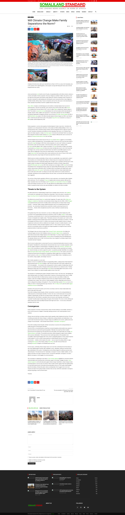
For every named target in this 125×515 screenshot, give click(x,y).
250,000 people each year (36, 165)
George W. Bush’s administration (56, 231)
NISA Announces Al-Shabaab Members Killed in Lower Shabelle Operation (82, 116)
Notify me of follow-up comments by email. (37, 459)
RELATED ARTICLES (33, 408)
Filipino (55, 109)
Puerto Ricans (51, 341)
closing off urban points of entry (38, 136)
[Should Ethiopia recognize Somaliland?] (55, 479)
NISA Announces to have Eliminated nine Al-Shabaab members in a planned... (81, 89)
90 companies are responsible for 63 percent (57, 181)
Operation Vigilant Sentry (57, 233)
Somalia (48, 11)
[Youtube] (96, 1)
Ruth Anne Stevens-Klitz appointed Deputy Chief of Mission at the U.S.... (83, 69)
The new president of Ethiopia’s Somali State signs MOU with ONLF (63, 391)
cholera (30, 146)
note (38, 94)
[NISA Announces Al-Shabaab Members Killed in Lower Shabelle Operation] (94, 116)
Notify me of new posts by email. (35, 461)
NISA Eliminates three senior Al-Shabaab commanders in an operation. (82, 62)
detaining (49, 236)
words (39, 255)
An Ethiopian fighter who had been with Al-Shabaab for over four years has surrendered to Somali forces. (50, 422)
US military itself (57, 283)
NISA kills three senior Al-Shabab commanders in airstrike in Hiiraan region (82, 55)
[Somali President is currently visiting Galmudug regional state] (94, 83)
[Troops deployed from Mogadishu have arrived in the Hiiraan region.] (94, 103)
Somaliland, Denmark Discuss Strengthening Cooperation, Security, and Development (82, 109)
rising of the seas (55, 117)
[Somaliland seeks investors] (55, 485)
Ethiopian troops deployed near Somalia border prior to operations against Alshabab (42, 485)
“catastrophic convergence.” (60, 321)
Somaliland (40, 11)
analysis (63, 214)
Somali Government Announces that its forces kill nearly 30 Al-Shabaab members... (82, 42)
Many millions (31, 105)
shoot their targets (47, 132)
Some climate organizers (53, 358)
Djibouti (55, 11)
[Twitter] (94, 1)
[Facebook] (90, 1)
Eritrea (78, 11)
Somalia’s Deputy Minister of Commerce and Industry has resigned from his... (81, 96)
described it (40, 263)
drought (34, 143)
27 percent (46, 180)
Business (84, 11)
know (43, 199)
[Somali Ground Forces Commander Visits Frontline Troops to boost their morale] (66, 415)
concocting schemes (34, 196)
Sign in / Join (40, 0)
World (72, 11)
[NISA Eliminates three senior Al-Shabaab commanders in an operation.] (94, 62)
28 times (64, 282)
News (32, 15)
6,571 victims (49, 134)
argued (49, 268)
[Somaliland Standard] (62, 6)
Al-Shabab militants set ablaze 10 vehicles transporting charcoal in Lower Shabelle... (82, 22)
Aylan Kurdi (33, 153)
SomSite (52, 513)
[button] (95, 12)
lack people (35, 341)
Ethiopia (62, 11)
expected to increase (41, 111)
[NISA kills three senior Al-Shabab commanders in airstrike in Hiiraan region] (94, 55)
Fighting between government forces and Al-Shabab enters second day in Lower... (82, 76)
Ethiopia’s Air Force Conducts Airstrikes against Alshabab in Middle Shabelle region (41, 492)
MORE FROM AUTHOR (45, 408)
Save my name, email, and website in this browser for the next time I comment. (45, 457)
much (51, 139)
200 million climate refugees (62, 114)
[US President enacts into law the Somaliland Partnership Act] (55, 492)
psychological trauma (38, 148)
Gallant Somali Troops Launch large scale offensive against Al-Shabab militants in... (41, 479)
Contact (90, 11)
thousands (34, 343)
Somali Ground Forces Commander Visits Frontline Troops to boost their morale (66, 422)
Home (33, 11)
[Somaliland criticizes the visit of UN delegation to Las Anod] (94, 49)
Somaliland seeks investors (65, 483)
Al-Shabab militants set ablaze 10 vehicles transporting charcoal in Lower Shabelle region (34, 422)
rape (55, 146)
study (65, 165)
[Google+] (92, 1)
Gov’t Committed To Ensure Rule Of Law (36, 390)
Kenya (67, 11)
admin (30, 26)
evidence (58, 139)
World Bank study (34, 116)
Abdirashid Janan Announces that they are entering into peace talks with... (82, 123)
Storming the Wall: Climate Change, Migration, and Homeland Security (45, 251)
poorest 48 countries (39, 170)
